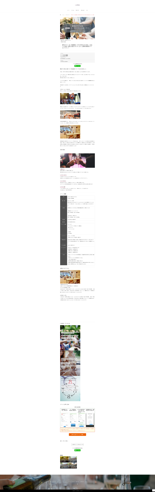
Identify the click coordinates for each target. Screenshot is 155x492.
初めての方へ (77, 10)
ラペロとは (72, 10)
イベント (68, 10)
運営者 (74, 488)
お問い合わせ (82, 10)
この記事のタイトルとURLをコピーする (77, 444)
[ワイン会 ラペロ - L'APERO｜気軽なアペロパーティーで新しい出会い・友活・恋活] (77, 5)
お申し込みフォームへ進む (77, 434)
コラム (87, 10)
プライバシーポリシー (79, 488)
